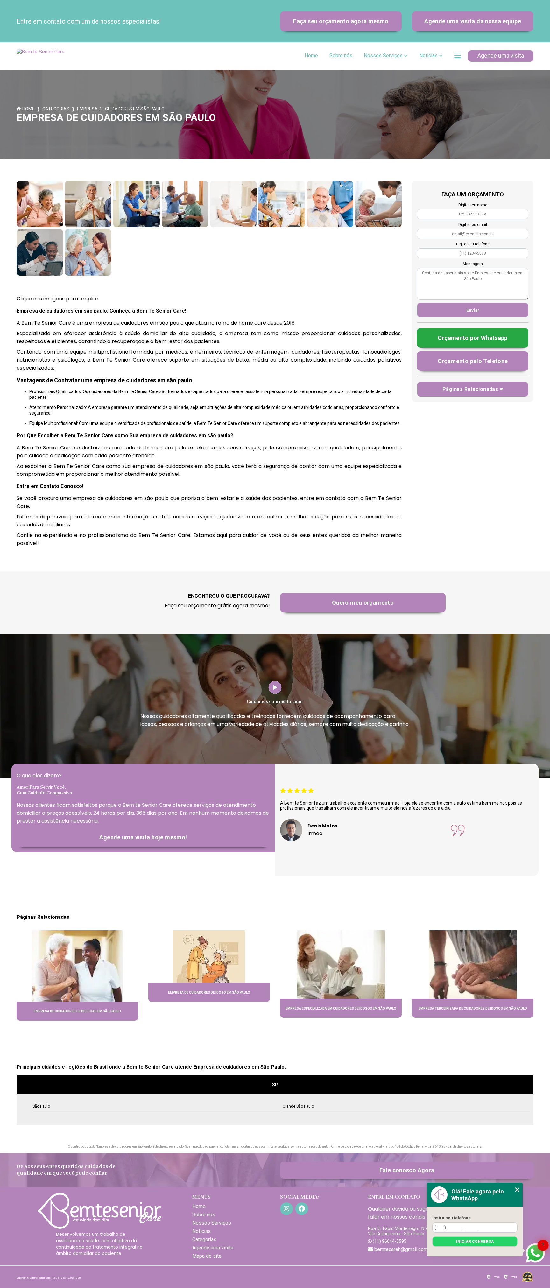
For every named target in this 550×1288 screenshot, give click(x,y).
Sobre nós (340, 56)
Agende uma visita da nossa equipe (472, 21)
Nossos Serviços (383, 56)
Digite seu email (472, 224)
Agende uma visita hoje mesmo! (143, 837)
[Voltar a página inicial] (42, 56)
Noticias (428, 56)
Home (311, 56)
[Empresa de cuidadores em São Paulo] (40, 204)
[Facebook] (301, 1208)
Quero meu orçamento (363, 602)
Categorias (55, 108)
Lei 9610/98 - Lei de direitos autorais (454, 1146)
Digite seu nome (472, 205)
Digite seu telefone (473, 244)
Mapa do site (207, 1256)
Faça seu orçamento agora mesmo (340, 21)
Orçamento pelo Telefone (473, 361)
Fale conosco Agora (406, 1170)
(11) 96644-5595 (389, 1241)
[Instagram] (286, 1208)
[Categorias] (457, 56)
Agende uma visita (500, 55)
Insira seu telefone (451, 1217)
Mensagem (473, 264)
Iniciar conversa (475, 1241)
